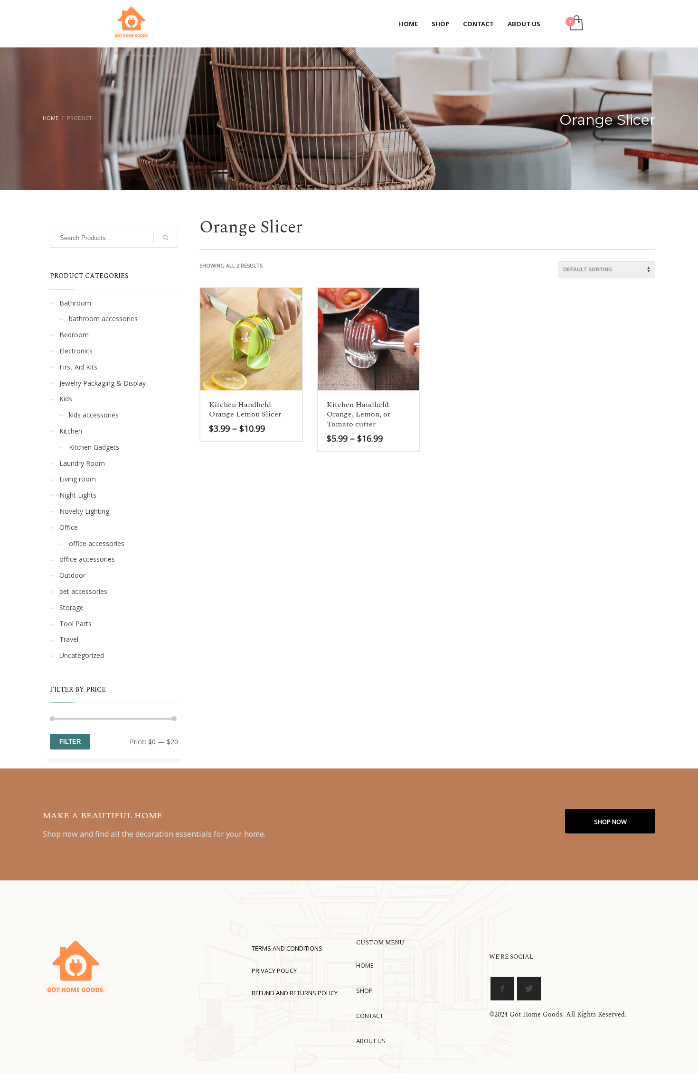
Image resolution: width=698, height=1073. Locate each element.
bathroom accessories (103, 318)
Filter (70, 741)
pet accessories (83, 591)
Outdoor (72, 575)
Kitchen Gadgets (94, 447)
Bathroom (75, 302)
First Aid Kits (78, 366)
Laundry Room (82, 463)
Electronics (76, 350)
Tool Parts (75, 623)
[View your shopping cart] (575, 23)
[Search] (165, 238)
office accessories (96, 543)
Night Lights (77, 495)
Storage (71, 607)
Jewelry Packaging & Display (102, 383)
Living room (77, 478)
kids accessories (94, 414)
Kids (65, 398)
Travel (68, 639)
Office (68, 527)
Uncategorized (81, 655)
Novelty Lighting (84, 511)
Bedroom (74, 334)
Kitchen (70, 430)
